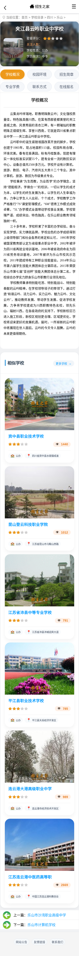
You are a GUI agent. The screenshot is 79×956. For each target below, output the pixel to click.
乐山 (60, 17)
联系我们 (57, 942)
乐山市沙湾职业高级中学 (46, 915)
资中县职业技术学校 (26, 436)
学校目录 (37, 17)
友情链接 (39, 942)
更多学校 (61, 363)
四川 (50, 17)
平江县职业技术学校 (26, 701)
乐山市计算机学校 (41, 925)
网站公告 (21, 942)
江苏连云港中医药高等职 (30, 877)
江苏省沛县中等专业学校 (30, 612)
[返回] (5, 8)
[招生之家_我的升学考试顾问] (39, 6)
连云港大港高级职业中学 (30, 789)
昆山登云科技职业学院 (28, 524)
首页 (25, 17)
